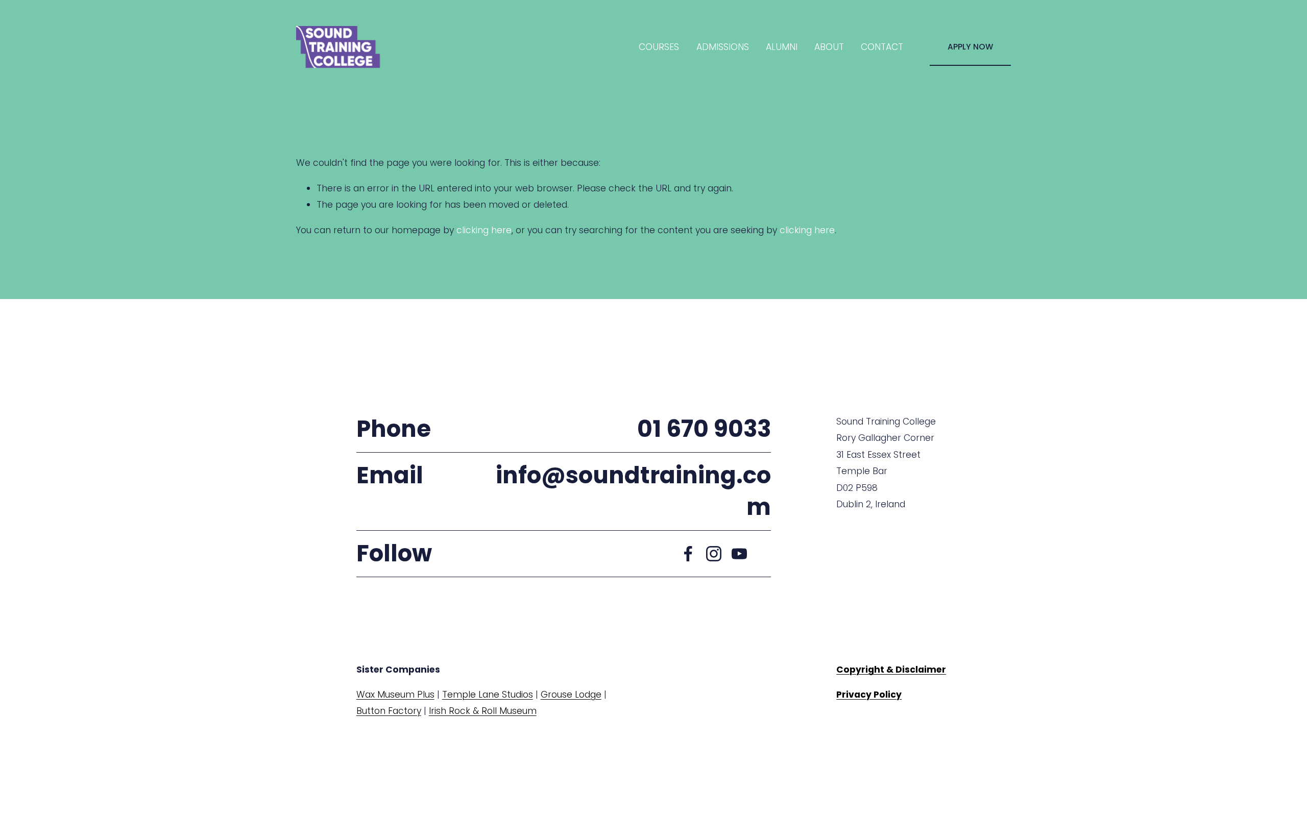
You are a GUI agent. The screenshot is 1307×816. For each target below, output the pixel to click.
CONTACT (882, 47)
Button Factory (388, 711)
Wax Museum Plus (395, 694)
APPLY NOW (970, 46)
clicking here (484, 230)
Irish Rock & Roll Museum (483, 711)
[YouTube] (739, 554)
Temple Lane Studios (487, 694)
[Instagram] (714, 554)
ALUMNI (781, 47)
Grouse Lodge (571, 694)
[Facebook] (688, 554)
